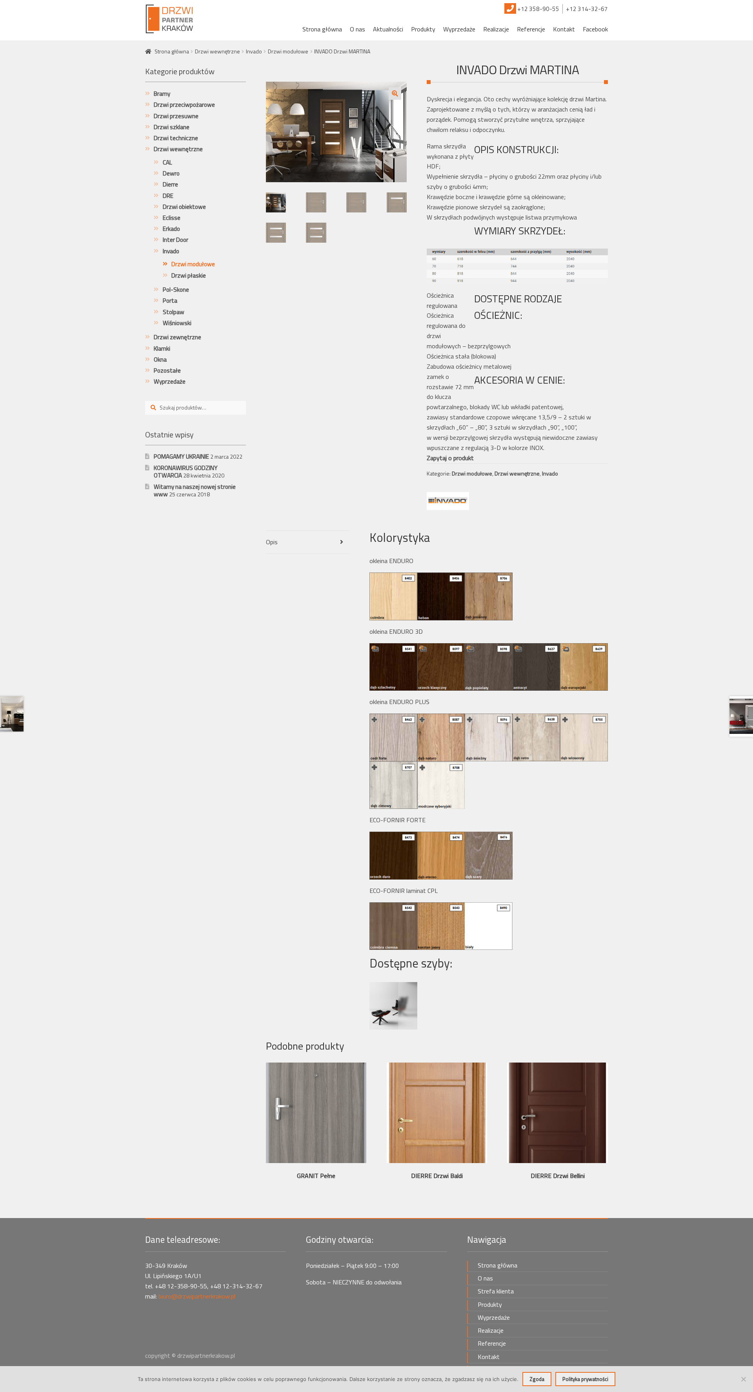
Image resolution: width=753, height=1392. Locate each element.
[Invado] (448, 501)
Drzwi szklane (171, 127)
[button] (395, 93)
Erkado (171, 228)
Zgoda (536, 1379)
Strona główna (322, 29)
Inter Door (175, 239)
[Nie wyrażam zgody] (743, 1379)
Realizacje (496, 29)
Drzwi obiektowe (184, 206)
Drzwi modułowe (288, 51)
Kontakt (564, 29)
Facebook (595, 29)
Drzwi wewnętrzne (217, 51)
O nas (357, 29)
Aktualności (388, 29)
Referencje (531, 29)
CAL (167, 162)
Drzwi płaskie (188, 275)
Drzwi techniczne (176, 138)
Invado (254, 51)
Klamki (162, 348)
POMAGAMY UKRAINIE (181, 456)
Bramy (162, 93)
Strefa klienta (496, 1291)
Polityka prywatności (585, 1379)
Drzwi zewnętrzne (177, 337)
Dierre (170, 184)
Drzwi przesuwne (176, 116)
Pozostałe (167, 370)
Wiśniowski (177, 322)
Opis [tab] (272, 542)
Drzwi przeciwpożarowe (184, 104)
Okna (160, 359)
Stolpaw (173, 311)
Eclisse (171, 217)
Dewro (171, 173)
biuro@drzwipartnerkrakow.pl (196, 1296)
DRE (168, 195)
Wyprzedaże (459, 29)
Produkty (423, 29)
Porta (170, 300)
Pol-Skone (176, 289)
